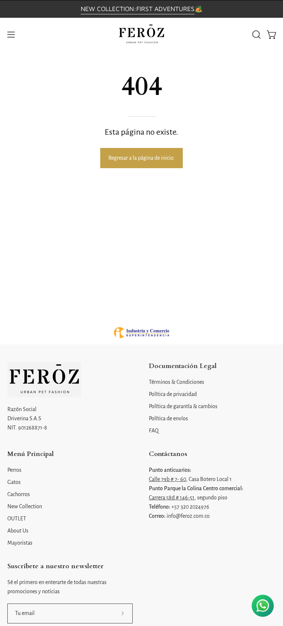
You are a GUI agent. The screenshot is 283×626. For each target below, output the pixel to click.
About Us (17, 531)
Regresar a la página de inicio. (141, 158)
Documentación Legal (183, 366)
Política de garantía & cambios (183, 406)
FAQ (153, 431)
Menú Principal (30, 454)
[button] (256, 34)
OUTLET (16, 518)
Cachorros (18, 494)
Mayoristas (19, 543)
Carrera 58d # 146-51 (172, 498)
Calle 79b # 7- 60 (167, 479)
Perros (14, 470)
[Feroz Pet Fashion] (141, 34)
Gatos (14, 482)
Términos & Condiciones (176, 382)
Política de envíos (168, 418)
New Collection (24, 506)
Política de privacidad (173, 394)
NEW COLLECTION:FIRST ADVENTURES (138, 9)
